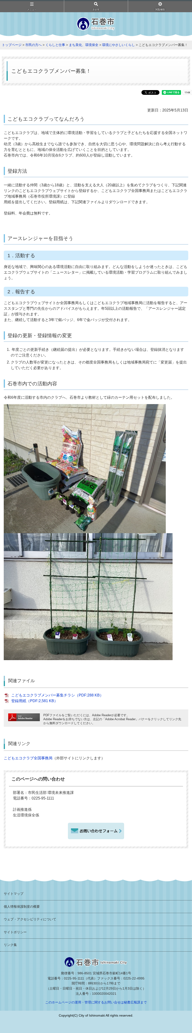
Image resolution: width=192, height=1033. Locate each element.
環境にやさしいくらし (118, 45)
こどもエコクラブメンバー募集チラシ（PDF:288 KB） (57, 695)
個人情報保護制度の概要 (22, 906)
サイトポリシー (15, 932)
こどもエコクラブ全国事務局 (28, 758)
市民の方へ (33, 45)
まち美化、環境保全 (83, 45)
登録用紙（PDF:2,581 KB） (34, 701)
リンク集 (10, 945)
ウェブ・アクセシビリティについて (30, 919)
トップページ (12, 45)
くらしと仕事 (55, 45)
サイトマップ (13, 893)
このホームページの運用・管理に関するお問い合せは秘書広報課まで (96, 1002)
